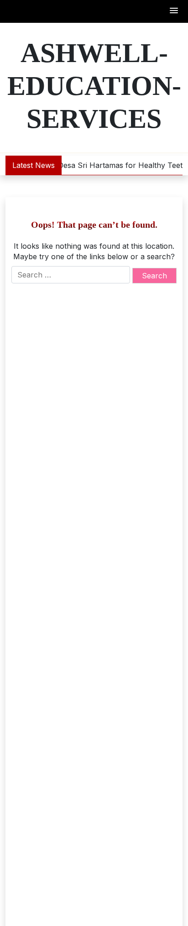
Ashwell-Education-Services (94, 86)
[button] (174, 11)
